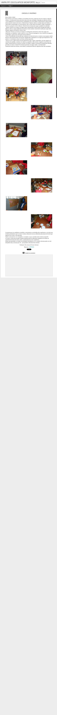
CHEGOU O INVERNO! (29, 13)
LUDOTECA (31, 247)
